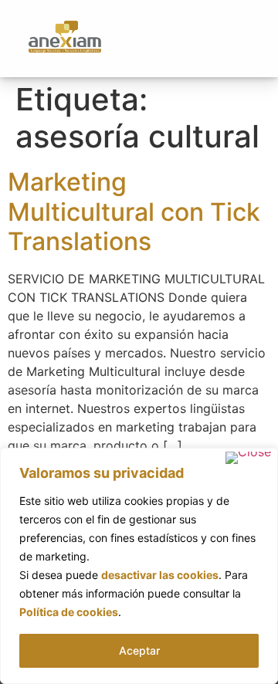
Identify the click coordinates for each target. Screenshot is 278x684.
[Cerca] (248, 458)
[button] (244, 38)
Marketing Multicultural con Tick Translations (134, 211)
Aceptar (139, 650)
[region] (139, 566)
